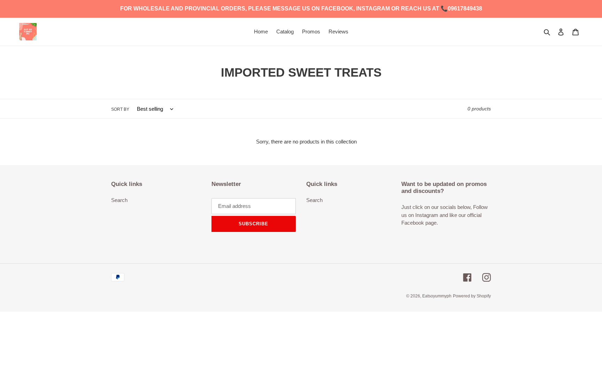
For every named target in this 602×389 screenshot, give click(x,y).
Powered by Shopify (472, 296)
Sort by (120, 109)
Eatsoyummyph (437, 296)
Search (119, 200)
